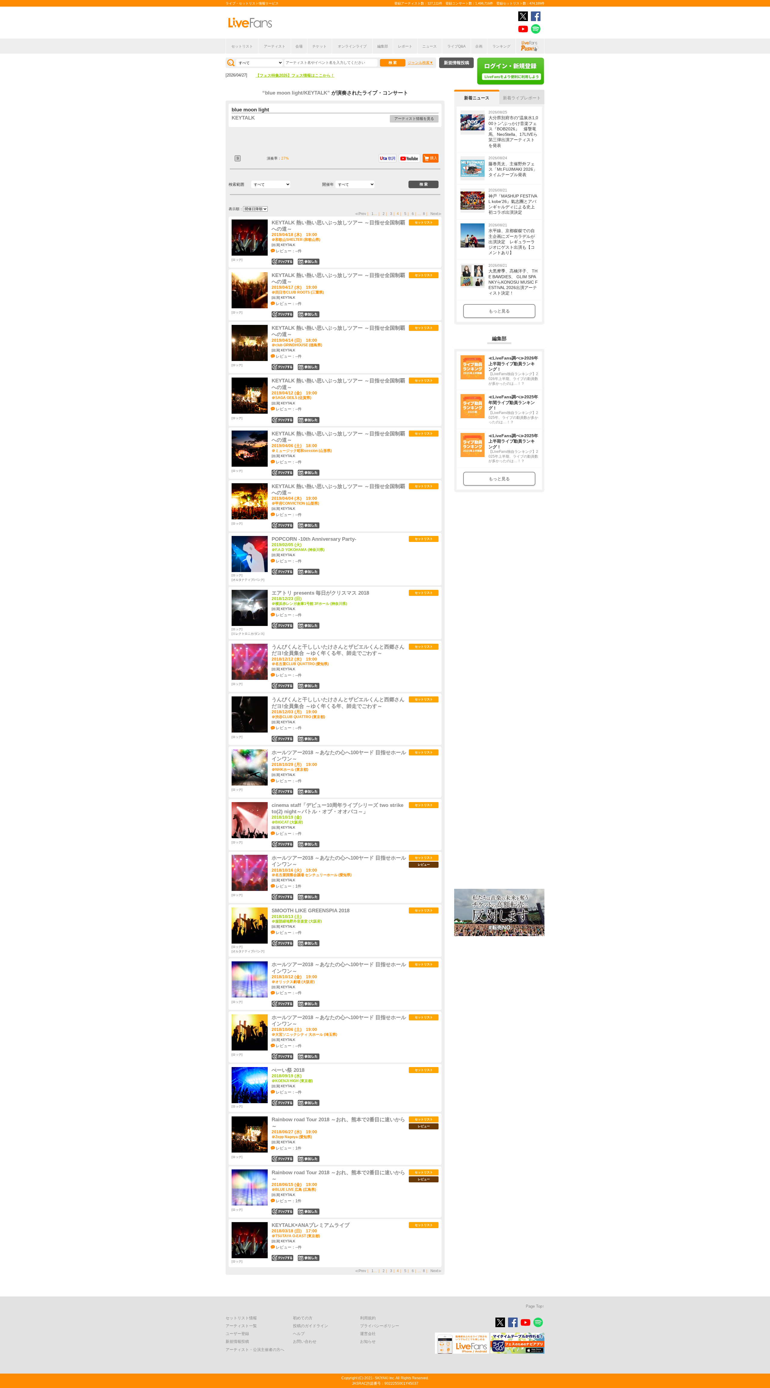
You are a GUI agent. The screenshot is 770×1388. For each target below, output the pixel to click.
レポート (405, 46)
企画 (478, 46)
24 (308, 686)
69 (308, 792)
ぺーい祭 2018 (288, 1070)
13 (308, 420)
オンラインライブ (352, 46)
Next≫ (436, 214)
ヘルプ (299, 1333)
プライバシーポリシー (379, 1326)
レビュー (424, 864)
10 (308, 473)
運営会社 (368, 1333)
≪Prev (360, 214)
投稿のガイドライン (310, 1326)
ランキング (501, 46)
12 (308, 1212)
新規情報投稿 (456, 62)
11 (308, 262)
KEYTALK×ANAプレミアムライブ (311, 1225)
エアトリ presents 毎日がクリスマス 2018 (320, 593)
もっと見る (499, 311)
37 (308, 1159)
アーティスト (274, 46)
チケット (319, 46)
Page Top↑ (535, 1306)
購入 (433, 158)
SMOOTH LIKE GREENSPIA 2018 (311, 910)
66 (308, 1056)
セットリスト (242, 46)
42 (308, 897)
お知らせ (368, 1341)
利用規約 (368, 1318)
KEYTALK (243, 118)
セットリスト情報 (241, 1318)
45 (308, 1004)
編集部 (382, 46)
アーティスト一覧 (241, 1326)
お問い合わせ (304, 1341)
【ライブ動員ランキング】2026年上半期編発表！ (299, 75)
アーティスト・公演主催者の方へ (255, 1349)
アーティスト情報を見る (414, 119)
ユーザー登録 (237, 1333)
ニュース (429, 46)
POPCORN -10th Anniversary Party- (314, 539)
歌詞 (391, 158)
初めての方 (303, 1318)
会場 (299, 46)
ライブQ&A (456, 46)
